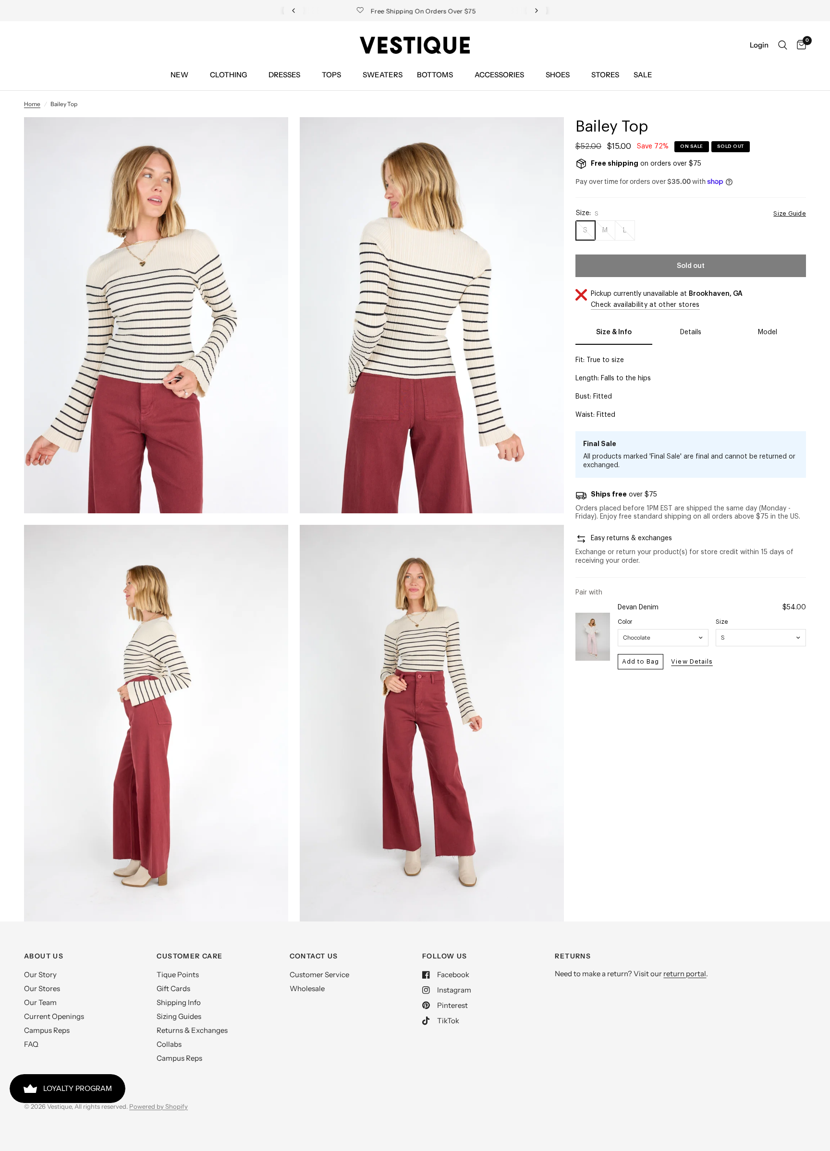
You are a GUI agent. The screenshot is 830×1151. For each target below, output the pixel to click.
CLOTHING (228, 74)
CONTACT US (314, 956)
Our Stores (42, 988)
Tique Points (178, 974)
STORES (605, 74)
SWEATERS (383, 74)
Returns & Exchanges (192, 1030)
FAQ (31, 1044)
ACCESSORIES (499, 74)
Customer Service (319, 974)
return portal (684, 973)
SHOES (558, 74)
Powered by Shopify (158, 1106)
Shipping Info (179, 1002)
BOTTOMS (435, 74)
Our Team (40, 1002)
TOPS (331, 74)
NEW (179, 74)
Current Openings (54, 1016)
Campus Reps (47, 1030)
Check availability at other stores (645, 305)
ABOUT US (43, 956)
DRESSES (284, 74)
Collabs (169, 1044)
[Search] (782, 45)
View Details (691, 661)
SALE (643, 74)
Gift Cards (173, 988)
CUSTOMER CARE (189, 956)
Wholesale (307, 988)
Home (32, 104)
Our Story (40, 974)
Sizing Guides (179, 1016)
